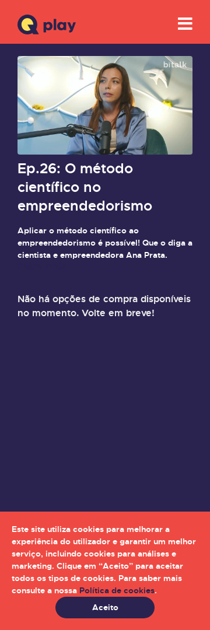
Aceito (105, 607)
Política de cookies (117, 590)
